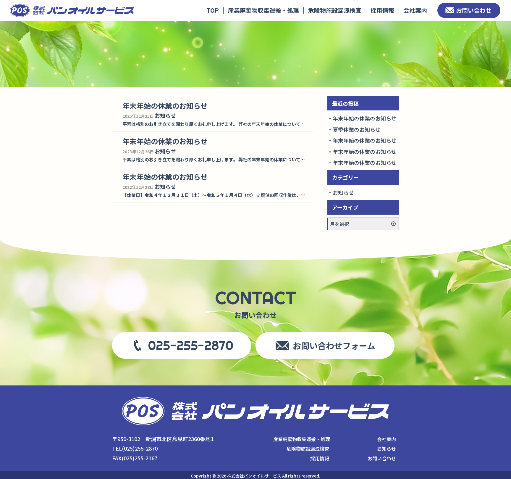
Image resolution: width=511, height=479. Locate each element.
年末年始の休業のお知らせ (365, 118)
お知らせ (343, 192)
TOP (213, 10)
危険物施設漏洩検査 (334, 10)
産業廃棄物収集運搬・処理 (263, 10)
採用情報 (382, 10)
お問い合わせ (473, 10)
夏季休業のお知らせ (357, 129)
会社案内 (415, 10)
